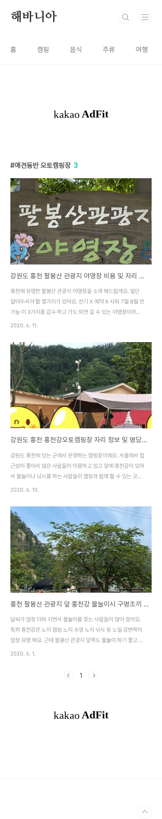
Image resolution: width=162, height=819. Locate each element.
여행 (142, 50)
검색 (125, 17)
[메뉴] (145, 16)
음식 (76, 50)
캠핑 (43, 50)
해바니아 (33, 17)
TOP (145, 812)
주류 (109, 50)
